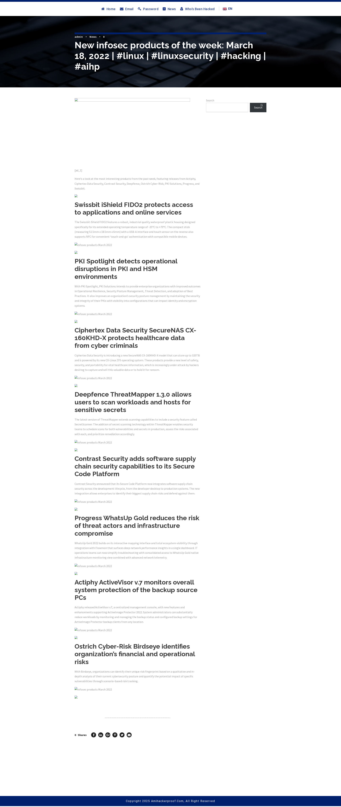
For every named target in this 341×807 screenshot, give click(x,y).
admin (79, 36)
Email (129, 9)
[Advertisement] (236, 156)
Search (210, 100)
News (172, 9)
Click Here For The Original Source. (97, 704)
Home (111, 9)
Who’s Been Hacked (200, 9)
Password (150, 9)
